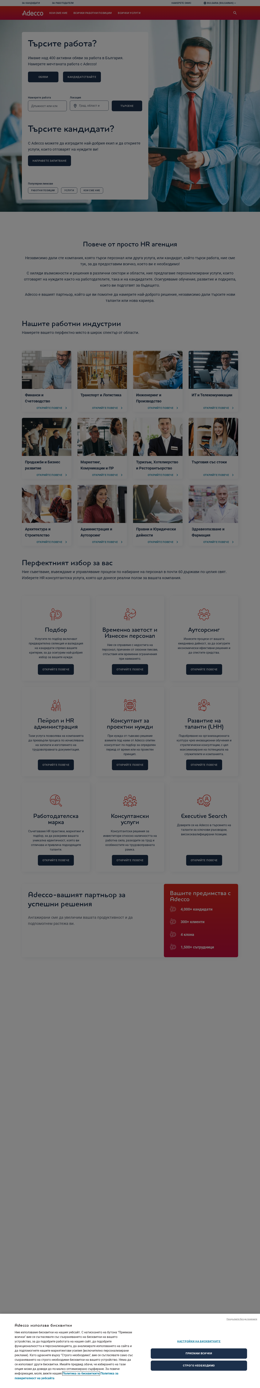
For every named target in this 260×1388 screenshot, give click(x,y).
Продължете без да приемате (242, 1319)
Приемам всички (199, 1353)
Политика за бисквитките (81, 1373)
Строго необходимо (199, 1365)
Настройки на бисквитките (199, 1341)
